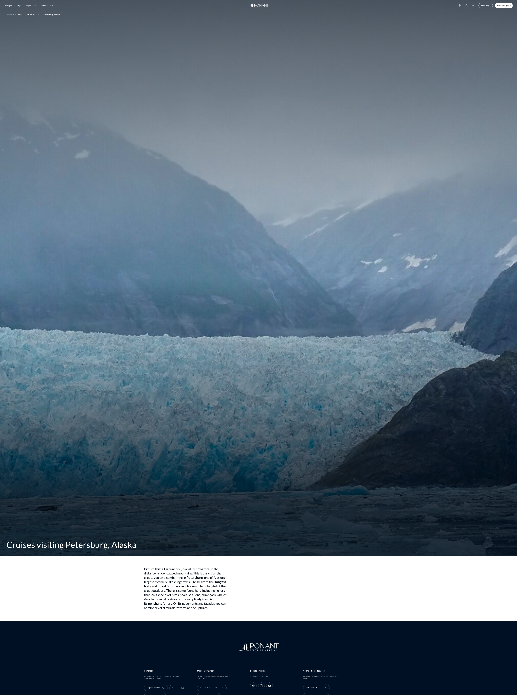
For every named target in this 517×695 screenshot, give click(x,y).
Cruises (18, 14)
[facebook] (253, 685)
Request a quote (504, 5)
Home (9, 14)
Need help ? (485, 5)
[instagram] (261, 685)
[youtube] (269, 685)
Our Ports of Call (33, 14)
